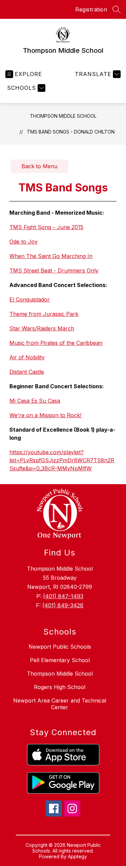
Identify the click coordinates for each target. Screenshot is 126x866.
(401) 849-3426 (62, 605)
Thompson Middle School (63, 116)
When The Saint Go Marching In (50, 256)
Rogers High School (59, 687)
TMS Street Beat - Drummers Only (53, 270)
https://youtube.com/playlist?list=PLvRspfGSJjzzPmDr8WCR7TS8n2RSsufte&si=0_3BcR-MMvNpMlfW (61, 460)
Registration (91, 9)
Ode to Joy (23, 241)
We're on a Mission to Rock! (45, 415)
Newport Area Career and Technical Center (59, 704)
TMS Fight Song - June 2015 (46, 227)
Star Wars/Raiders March (41, 328)
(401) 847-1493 (63, 596)
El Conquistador (29, 299)
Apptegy (77, 856)
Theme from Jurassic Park (43, 314)
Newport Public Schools (60, 646)
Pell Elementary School (60, 660)
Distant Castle (26, 371)
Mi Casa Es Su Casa (34, 400)
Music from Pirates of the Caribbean (55, 342)
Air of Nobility (27, 357)
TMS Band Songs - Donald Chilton (71, 132)
